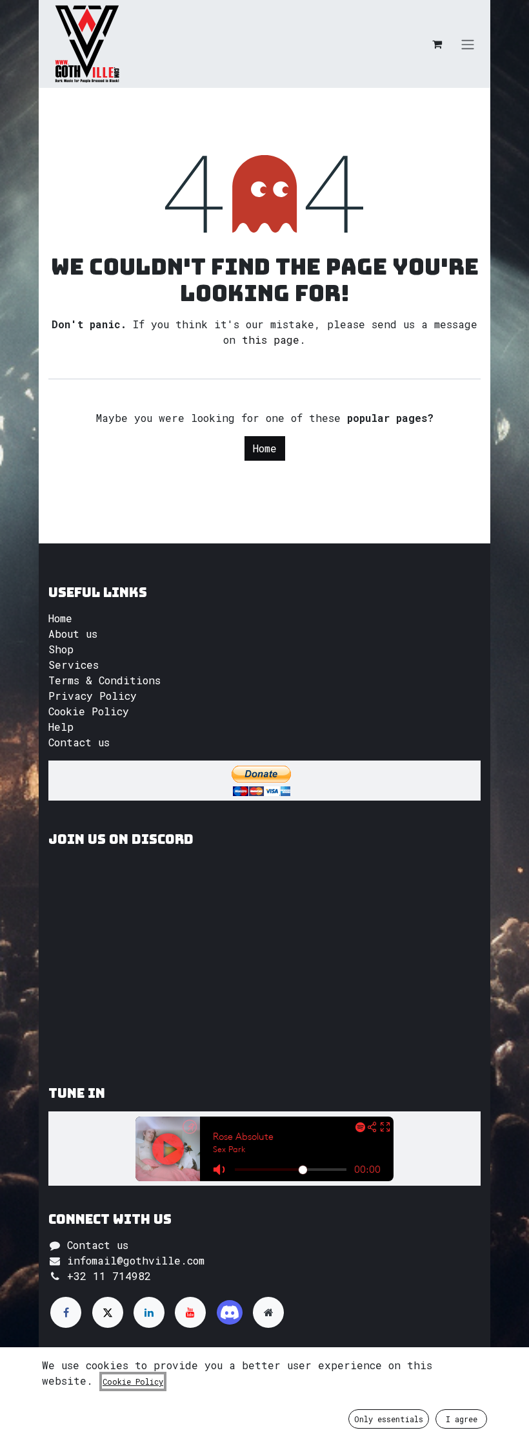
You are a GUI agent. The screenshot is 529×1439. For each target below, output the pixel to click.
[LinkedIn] (149, 1312)
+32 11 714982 (109, 1276)
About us (72, 633)
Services (73, 664)
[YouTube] (190, 1312)
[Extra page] (268, 1312)
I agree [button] (461, 1419)
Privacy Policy (92, 695)
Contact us (79, 742)
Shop (61, 649)
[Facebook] (65, 1312)
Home (265, 448)
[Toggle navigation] (468, 44)
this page (270, 339)
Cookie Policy (88, 711)
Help (61, 726)
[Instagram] (230, 1312)
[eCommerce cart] (437, 44)
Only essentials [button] (388, 1419)
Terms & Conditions (104, 680)
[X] (107, 1312)
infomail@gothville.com (136, 1260)
